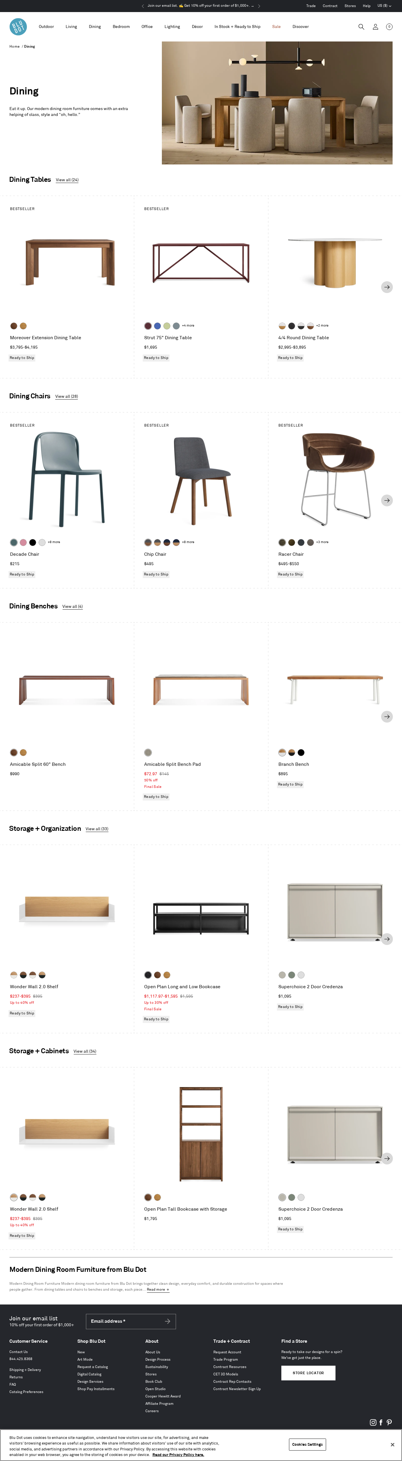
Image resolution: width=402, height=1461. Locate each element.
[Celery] (167, 326)
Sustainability (156, 1367)
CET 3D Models (225, 1374)
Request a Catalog (92, 1367)
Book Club (153, 1381)
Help (367, 6)
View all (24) (67, 180)
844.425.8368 (20, 1359)
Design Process (157, 1359)
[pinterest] (389, 1425)
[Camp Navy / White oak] (176, 542)
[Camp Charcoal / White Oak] (157, 542)
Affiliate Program (159, 1403)
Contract (330, 6)
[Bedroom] (121, 27)
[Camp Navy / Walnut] (167, 542)
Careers (152, 1411)
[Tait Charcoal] (148, 752)
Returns (16, 1377)
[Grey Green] (291, 975)
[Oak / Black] (291, 752)
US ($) (385, 6)
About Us (152, 1352)
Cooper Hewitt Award (163, 1396)
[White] (42, 542)
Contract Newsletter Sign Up (237, 1389)
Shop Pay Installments (95, 1389)
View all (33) (97, 829)
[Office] (147, 27)
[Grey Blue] (176, 326)
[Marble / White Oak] (282, 326)
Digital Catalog (89, 1374)
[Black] (32, 542)
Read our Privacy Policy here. (178, 1455)
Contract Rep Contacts (232, 1381)
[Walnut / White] (32, 975)
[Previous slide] (15, 287)
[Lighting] (172, 27)
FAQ (12, 1384)
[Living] (71, 27)
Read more (156, 1289)
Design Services (90, 1381)
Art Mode (85, 1359)
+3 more (322, 542)
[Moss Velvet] (291, 542)
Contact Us (18, 1352)
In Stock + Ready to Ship (237, 27)
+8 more (54, 542)
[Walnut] (14, 326)
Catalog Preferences (26, 1392)
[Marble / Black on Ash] (301, 326)
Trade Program (225, 1359)
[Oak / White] (282, 752)
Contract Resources (229, 1367)
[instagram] (373, 1425)
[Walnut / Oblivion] (23, 975)
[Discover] (301, 27)
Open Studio (155, 1389)
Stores (350, 6)
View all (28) (66, 396)
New (81, 1352)
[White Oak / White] (14, 975)
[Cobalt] (157, 326)
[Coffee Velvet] (282, 542)
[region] (201, 1445)
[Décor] (197, 27)
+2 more (322, 325)
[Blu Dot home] (18, 27)
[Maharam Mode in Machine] (301, 542)
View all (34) (85, 1051)
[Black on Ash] (291, 326)
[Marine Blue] (14, 542)
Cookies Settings (307, 1444)
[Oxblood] (148, 326)
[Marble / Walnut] (310, 326)
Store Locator (308, 1373)
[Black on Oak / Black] (301, 752)
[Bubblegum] (23, 542)
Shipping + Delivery (25, 1370)
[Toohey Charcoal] (310, 542)
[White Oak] (23, 326)
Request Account (227, 1352)
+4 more (188, 325)
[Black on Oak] (148, 975)
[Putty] (282, 975)
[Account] (375, 26)
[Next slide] (387, 287)
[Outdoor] (46, 27)
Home (14, 46)
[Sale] (276, 27)
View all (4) (72, 606)
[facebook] (381, 1425)
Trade (311, 6)
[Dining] (95, 27)
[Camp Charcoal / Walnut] (148, 542)
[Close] (392, 1444)
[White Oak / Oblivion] (42, 975)
